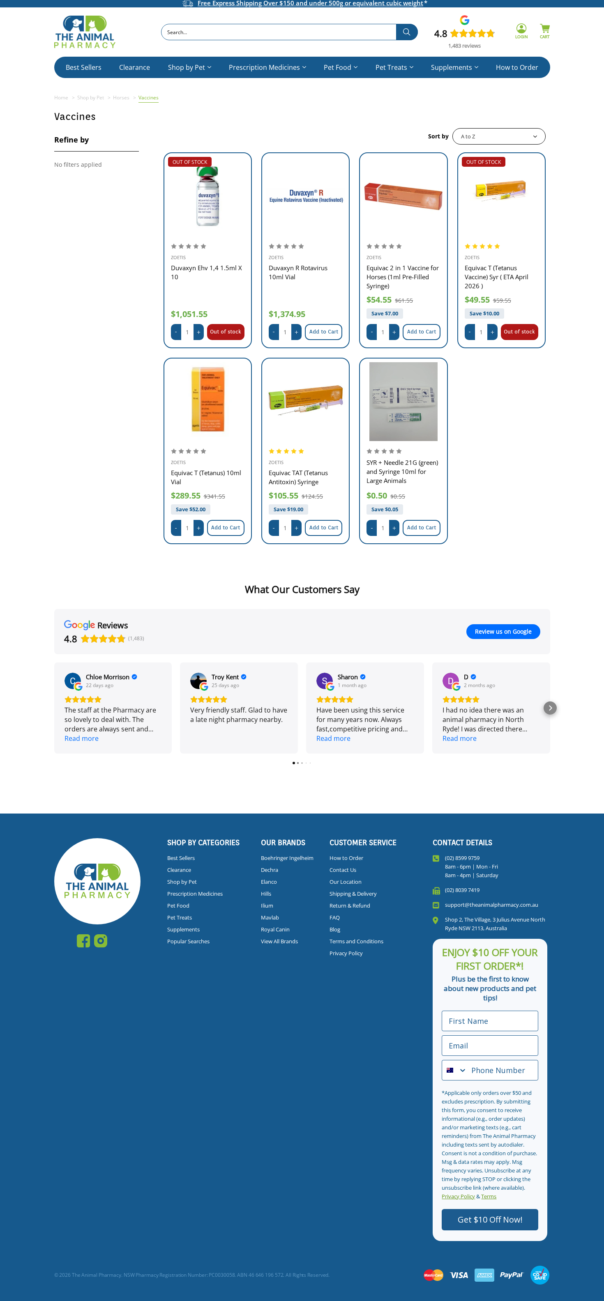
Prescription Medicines (264, 67)
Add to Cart (323, 332)
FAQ (335, 917)
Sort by (438, 136)
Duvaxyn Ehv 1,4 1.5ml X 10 (206, 272)
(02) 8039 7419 (462, 890)
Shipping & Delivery (353, 893)
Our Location (346, 881)
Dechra (269, 869)
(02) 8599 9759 (462, 858)
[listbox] (499, 136)
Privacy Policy (346, 953)
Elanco (269, 881)
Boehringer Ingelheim (287, 858)
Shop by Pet (186, 67)
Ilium (267, 905)
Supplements (451, 67)
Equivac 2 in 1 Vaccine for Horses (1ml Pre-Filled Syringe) (403, 277)
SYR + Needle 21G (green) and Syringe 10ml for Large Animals (402, 471)
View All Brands (279, 941)
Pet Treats (391, 67)
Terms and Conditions (356, 941)
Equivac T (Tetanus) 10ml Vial (206, 477)
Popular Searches (188, 941)
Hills (266, 893)
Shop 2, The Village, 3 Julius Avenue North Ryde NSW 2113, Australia (495, 924)
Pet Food (337, 67)
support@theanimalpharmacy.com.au (491, 904)
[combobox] (289, 32)
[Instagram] (100, 940)
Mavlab (270, 917)
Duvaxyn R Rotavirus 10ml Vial (298, 272)
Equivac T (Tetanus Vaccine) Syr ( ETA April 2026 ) (496, 277)
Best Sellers (83, 67)
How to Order (517, 67)
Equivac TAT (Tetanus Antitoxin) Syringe (298, 477)
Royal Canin (275, 929)
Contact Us (343, 869)
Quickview (207, 196)
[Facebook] (83, 940)
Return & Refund (350, 905)
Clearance (134, 67)
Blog (335, 929)
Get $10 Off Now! (490, 1219)
